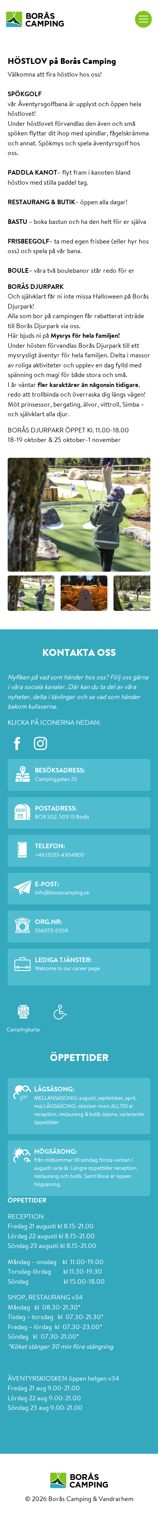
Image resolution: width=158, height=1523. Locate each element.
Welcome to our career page (67, 969)
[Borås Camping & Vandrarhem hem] (35, 19)
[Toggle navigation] (143, 19)
